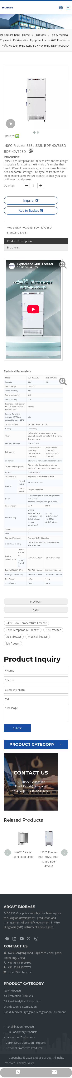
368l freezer (13, 636)
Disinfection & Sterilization (20, 1006)
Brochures (13, 247)
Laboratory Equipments (20, 1037)
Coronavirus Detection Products (26, 1042)
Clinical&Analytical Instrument (22, 1001)
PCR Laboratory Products (21, 1032)
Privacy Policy (25, 1063)
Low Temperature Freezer (22, 630)
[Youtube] (22, 938)
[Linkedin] (14, 938)
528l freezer (53, 630)
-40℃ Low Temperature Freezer (26, 623)
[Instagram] (36, 938)
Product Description (19, 241)
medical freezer (37, 636)
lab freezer (13, 643)
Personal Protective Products (24, 1048)
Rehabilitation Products (20, 1026)
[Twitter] (29, 938)
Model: (11, 227)
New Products (13, 990)
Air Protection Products (18, 996)
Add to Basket (29, 210)
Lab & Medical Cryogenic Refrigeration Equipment (35, 1012)
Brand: (11, 232)
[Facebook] (7, 938)
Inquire (28, 200)
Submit (17, 728)
